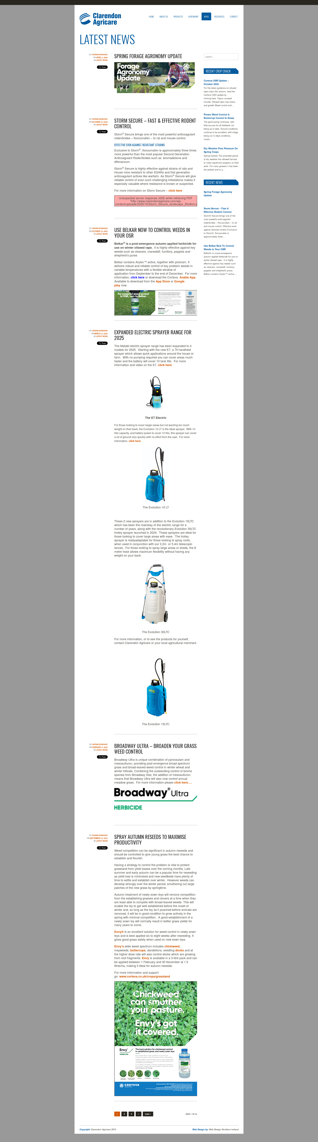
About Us (163, 16)
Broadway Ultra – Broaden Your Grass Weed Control (155, 748)
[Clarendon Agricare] (100, 23)
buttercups (138, 950)
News (206, 16)
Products (178, 16)
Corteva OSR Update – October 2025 (216, 82)
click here (175, 190)
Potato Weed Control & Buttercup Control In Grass (219, 116)
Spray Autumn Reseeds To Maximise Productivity (150, 839)
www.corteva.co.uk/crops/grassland (144, 976)
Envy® (119, 932)
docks (179, 950)
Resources (219, 16)
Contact (234, 16)
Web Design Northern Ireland (223, 1129)
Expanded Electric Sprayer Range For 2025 (152, 334)
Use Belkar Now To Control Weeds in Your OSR (152, 232)
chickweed (172, 946)
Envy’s (119, 946)
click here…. (183, 782)
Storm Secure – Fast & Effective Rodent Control (155, 123)
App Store (163, 281)
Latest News (102, 60)
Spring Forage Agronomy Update (148, 56)
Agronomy (193, 16)
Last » (148, 1113)
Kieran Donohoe (100, 54)
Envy (145, 958)
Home (151, 16)
